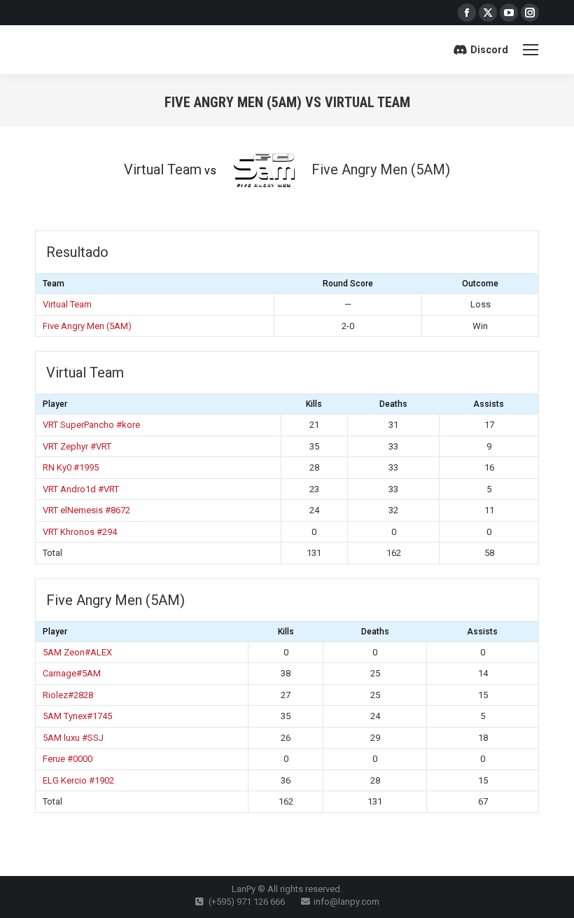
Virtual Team (67, 304)
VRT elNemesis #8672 (86, 510)
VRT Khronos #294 (80, 532)
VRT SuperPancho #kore (91, 424)
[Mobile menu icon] (530, 49)
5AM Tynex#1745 (77, 716)
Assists (488, 404)
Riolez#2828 (68, 695)
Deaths (393, 404)
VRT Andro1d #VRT (81, 489)
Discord (489, 49)
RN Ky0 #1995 (71, 467)
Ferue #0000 (67, 758)
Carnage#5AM (72, 673)
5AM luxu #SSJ (73, 737)
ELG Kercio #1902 (78, 780)
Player (55, 404)
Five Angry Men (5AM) (87, 326)
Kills (314, 404)
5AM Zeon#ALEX (77, 652)
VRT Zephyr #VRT (77, 446)
